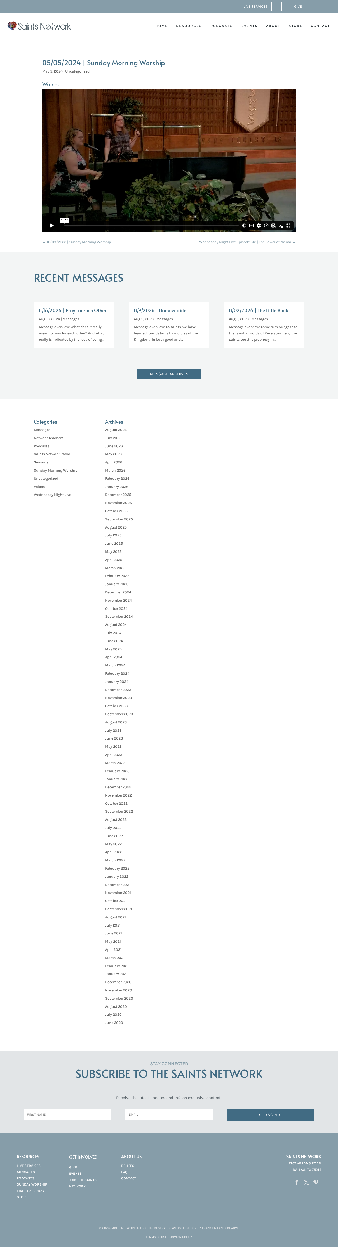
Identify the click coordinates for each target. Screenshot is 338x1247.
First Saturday (30, 1191)
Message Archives (169, 373)
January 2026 (116, 487)
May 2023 (113, 746)
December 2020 (118, 982)
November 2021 (118, 892)
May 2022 (113, 844)
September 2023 (119, 714)
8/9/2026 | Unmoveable (160, 310)
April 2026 (113, 462)
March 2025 (115, 568)
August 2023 (116, 722)
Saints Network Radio (52, 454)
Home (161, 25)
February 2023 (117, 771)
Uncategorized (77, 71)
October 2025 (116, 511)
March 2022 (115, 860)
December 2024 (118, 592)
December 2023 (118, 690)
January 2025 (116, 584)
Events (249, 25)
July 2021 (113, 925)
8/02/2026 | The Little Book (258, 310)
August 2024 (116, 624)
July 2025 (113, 535)
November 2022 (118, 795)
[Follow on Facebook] (297, 1182)
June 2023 (114, 738)
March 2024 (115, 665)
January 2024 (116, 681)
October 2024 (116, 608)
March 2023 (115, 763)
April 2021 (113, 949)
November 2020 (118, 990)
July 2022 (113, 828)
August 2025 (116, 527)
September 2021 (118, 909)
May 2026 (113, 454)
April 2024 (113, 657)
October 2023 (116, 706)
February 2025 (117, 576)
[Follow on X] (307, 1182)
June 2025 (114, 543)
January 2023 (116, 779)
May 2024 (113, 649)
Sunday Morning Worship (55, 470)
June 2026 (114, 446)
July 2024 (113, 633)
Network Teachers (48, 438)
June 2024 (114, 641)
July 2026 (113, 438)
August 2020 (116, 1006)
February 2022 (117, 868)
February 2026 (117, 478)
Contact (320, 25)
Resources (189, 25)
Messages (71, 319)
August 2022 (116, 819)
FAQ (124, 1172)
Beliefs (127, 1166)
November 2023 (118, 698)
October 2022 (116, 803)
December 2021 (117, 885)
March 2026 (115, 470)
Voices (39, 487)
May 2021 (113, 941)
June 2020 (114, 1022)
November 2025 (118, 503)
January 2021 (116, 974)
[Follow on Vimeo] (316, 1182)
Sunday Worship (32, 1184)
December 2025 (118, 494)
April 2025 (113, 560)
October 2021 (116, 901)
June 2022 (114, 836)
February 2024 (117, 673)
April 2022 (113, 852)
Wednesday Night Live (52, 494)
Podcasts (221, 25)
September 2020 (119, 998)
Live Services (255, 6)
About (273, 25)
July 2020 (113, 1014)
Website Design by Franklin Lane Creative (205, 1228)
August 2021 (115, 917)
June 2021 (113, 933)
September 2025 (119, 519)
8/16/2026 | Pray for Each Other (72, 310)
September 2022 (119, 811)
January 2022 (116, 876)
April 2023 (113, 754)
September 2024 (119, 616)
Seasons (41, 462)
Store (296, 25)
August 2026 (116, 430)
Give (298, 6)
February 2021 (117, 966)
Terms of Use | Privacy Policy (169, 1237)
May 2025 (113, 551)
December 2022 (118, 787)
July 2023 (113, 730)
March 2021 (115, 958)
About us (131, 1156)
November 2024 (118, 600)
